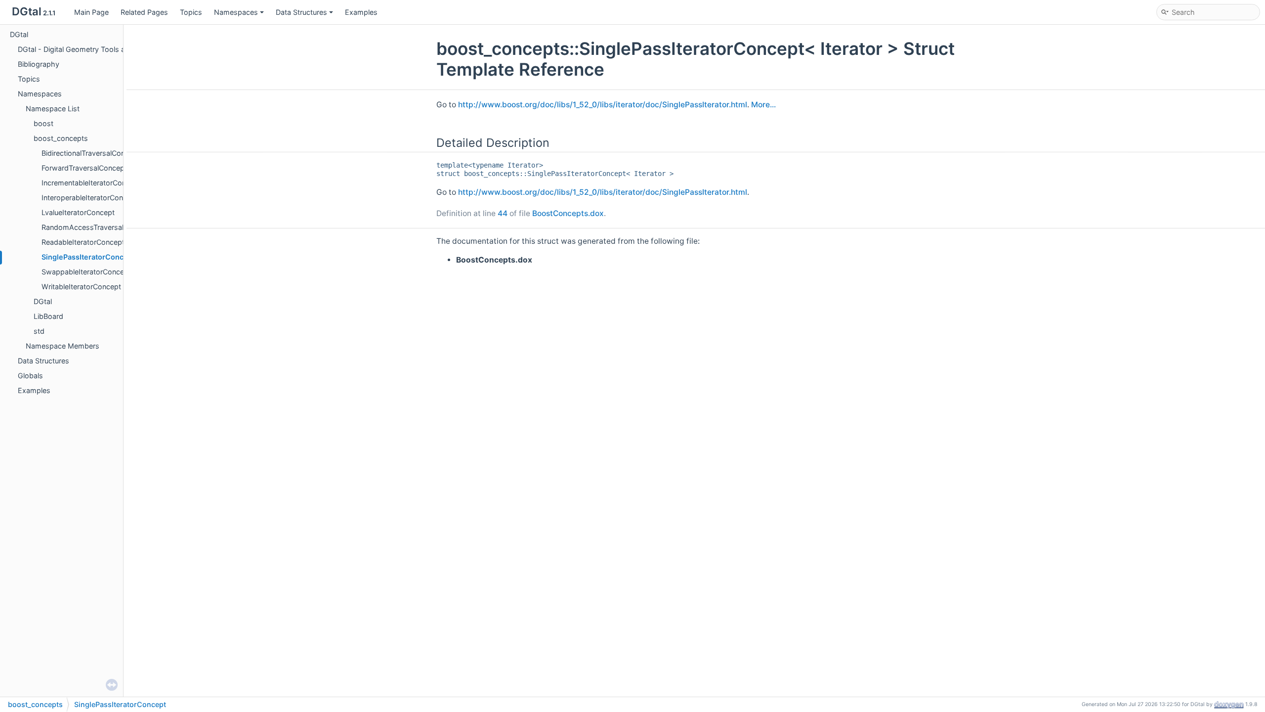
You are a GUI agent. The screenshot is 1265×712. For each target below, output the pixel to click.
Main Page (91, 12)
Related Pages (144, 12)
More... (763, 104)
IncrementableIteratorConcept (91, 182)
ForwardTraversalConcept (84, 168)
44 (502, 213)
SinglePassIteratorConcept (88, 257)
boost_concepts (61, 138)
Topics (191, 12)
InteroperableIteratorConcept (90, 197)
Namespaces (236, 12)
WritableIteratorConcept (81, 286)
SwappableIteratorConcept (86, 271)
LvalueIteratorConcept (78, 212)
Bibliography (38, 64)
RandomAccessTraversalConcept (97, 227)
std (39, 331)
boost (43, 123)
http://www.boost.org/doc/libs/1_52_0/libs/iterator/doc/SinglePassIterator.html (602, 104)
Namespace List (53, 108)
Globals (30, 375)
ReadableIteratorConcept (83, 242)
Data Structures (301, 12)
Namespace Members (62, 346)
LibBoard (48, 316)
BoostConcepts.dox (568, 213)
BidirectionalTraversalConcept (91, 153)
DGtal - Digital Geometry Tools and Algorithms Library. (108, 49)
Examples (361, 12)
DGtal (19, 34)
